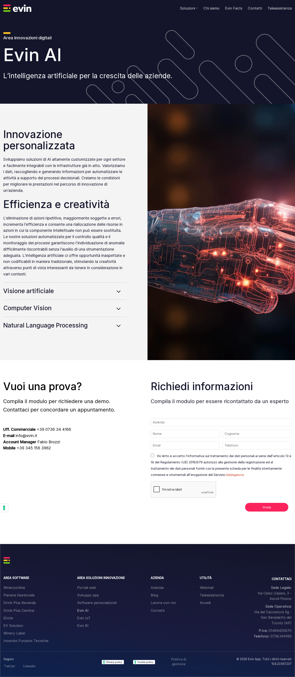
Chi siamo (211, 8)
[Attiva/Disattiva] (118, 291)
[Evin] (17, 8)
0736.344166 (281, 636)
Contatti (255, 8)
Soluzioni (187, 8)
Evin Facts (233, 8)
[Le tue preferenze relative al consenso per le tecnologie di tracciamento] (4, 508)
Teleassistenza (280, 8)
